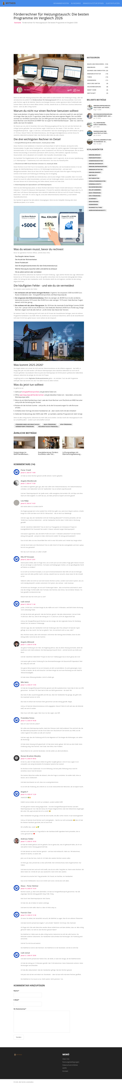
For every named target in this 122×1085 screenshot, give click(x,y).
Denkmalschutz (95, 184)
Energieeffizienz (95, 158)
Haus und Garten (97, 83)
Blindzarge (76, 3)
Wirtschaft (97, 93)
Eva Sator (27, 90)
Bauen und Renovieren (97, 64)
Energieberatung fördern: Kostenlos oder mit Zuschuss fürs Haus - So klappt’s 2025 (48, 453)
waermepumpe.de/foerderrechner (31, 395)
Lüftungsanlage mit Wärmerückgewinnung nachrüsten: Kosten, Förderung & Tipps (71, 453)
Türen (97, 77)
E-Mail (16, 1000)
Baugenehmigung (95, 187)
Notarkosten (94, 178)
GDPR (64, 1068)
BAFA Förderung (50, 424)
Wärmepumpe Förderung (25, 426)
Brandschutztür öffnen (93, 3)
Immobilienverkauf (96, 164)
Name (16, 991)
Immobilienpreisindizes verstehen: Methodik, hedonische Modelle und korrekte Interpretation (102, 106)
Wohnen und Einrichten (97, 70)
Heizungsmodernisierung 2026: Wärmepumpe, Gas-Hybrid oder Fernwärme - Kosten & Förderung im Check (103, 115)
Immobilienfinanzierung (98, 166)
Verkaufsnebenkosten (97, 181)
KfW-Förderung (94, 196)
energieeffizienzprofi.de (30, 392)
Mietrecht (93, 175)
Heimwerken (97, 80)
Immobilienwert (95, 172)
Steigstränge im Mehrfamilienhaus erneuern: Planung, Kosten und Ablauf (24, 453)
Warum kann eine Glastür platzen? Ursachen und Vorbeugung (100, 132)
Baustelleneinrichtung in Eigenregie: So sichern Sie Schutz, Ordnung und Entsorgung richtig (102, 141)
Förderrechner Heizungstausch (27, 424)
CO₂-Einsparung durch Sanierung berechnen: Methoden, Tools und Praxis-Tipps (100, 124)
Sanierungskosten (96, 161)
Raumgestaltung (95, 207)
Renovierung (93, 201)
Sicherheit (92, 199)
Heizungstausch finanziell (48, 426)
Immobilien (97, 67)
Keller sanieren (95, 190)
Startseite (17, 23)
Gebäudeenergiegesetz (97, 210)
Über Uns (65, 1059)
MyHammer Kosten (61, 3)
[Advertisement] (61, 39)
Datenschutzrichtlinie (70, 1065)
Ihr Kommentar (20, 1009)
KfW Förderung (66, 424)
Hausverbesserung (97, 87)
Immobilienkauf (94, 155)
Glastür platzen (113, 3)
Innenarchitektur (97, 74)
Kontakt (65, 1071)
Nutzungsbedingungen (70, 1062)
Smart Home (97, 90)
